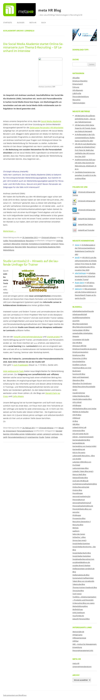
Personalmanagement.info (83, 650)
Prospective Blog (79, 518)
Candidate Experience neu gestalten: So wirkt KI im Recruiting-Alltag (85, 175)
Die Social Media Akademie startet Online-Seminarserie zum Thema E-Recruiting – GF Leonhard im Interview (33, 47)
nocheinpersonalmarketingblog (85, 484)
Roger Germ (79, 282)
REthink (76, 528)
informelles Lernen (17, 434)
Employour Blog (79, 355)
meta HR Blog (49, 10)
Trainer (47, 437)
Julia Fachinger (80, 273)
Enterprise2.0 (11, 431)
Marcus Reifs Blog (79, 474)
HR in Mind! (77, 402)
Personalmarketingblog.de (83, 506)
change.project (53, 336)
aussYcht (76, 320)
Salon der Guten (79, 534)
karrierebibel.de (79, 443)
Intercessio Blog (79, 430)
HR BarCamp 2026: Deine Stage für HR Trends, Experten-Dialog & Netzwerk (85, 128)
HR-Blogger (77, 405)
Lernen (39, 434)
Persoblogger (78, 493)
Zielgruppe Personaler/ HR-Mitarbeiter (46, 127)
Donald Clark (51, 393)
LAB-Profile (77, 93)
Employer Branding (80, 81)
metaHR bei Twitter (85, 224)
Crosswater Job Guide (81, 339)
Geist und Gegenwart (81, 377)
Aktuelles (76, 77)
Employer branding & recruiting (85, 349)
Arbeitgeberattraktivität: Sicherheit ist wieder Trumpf (85, 276)
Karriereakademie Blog (81, 440)
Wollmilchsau (78, 609)
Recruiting (30, 240)
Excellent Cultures (79, 364)
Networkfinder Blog (80, 477)
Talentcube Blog (79, 584)
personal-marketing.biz (81, 496)
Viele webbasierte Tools (13, 371)
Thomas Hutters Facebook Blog (85, 587)
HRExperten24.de (79, 638)
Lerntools (55, 434)
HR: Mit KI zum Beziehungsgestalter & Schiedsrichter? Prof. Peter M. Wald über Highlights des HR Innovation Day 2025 (85, 150)
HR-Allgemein (78, 90)
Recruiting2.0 (32, 247)
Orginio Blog (77, 490)
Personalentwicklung (17, 240)
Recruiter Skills (20, 247)
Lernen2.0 (54, 244)
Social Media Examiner (81, 543)
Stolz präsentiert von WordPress (14, 695)
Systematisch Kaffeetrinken (83, 578)
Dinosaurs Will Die (79, 346)
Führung (76, 87)
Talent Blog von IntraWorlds (83, 581)
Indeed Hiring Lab (79, 427)
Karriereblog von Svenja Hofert (84, 446)
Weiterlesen (9, 231)
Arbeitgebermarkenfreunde (83, 311)
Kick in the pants (79, 452)
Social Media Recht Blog (82, 553)
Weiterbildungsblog (80, 606)
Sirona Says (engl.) (79, 540)
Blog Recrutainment (80, 324)
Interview (24, 244)
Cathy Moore (18, 396)
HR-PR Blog (77, 415)
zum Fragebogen (21, 365)
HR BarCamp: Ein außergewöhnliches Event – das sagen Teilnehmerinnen (85, 118)
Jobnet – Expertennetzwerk (83, 437)
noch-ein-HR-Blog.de (80, 481)
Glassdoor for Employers (82, 383)
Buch (43, 22)
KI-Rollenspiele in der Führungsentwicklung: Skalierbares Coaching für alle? (85, 137)
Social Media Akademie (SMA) (49, 247)
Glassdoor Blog (78, 380)
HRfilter (76, 641)
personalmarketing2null (82, 502)
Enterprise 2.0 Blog (80, 358)
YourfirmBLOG (78, 615)
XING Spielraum (79, 612)
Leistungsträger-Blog (81, 468)
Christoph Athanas (48, 237)
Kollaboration (30, 434)
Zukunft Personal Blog (81, 619)
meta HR (32, 22)
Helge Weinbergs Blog (81, 396)
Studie (41, 437)
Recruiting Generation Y (82, 521)
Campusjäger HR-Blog (81, 330)
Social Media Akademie (51, 121)
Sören (77, 245)
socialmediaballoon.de (81, 562)
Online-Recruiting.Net (81, 487)
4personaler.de (78, 631)
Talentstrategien (79, 103)
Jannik (77, 257)
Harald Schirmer (79, 393)
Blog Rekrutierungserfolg (82, 327)
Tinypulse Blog (78, 590)
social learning (32, 437)
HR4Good (76, 418)
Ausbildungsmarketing (81, 317)
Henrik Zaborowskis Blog (82, 399)
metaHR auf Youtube (86, 230)
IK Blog (75, 421)
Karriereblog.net (79, 449)
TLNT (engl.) (77, 594)
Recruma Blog (78, 524)
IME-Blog (76, 424)
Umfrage (54, 437)
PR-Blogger (77, 515)
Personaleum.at (79, 499)
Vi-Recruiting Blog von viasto (84, 603)
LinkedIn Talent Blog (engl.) (83, 471)
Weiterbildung (8, 250)
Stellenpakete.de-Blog (81, 575)
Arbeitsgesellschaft (80, 314)
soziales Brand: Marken (81, 565)
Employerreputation (80, 352)
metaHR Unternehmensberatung (28, 336)
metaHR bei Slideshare (86, 218)
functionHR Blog (79, 374)
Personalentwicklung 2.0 (17, 437)
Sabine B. (78, 289)
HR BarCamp (77, 635)
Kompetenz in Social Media (39, 244)
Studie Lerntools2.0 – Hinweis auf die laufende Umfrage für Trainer (31, 262)
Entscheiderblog (79, 361)
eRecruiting (15, 244)
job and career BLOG (80, 433)
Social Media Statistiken (82, 556)
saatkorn (76, 531)
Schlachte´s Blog (79, 537)
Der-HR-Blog (77, 342)
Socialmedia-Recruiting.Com (83, 559)
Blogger (20, 22)
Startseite (7, 22)
